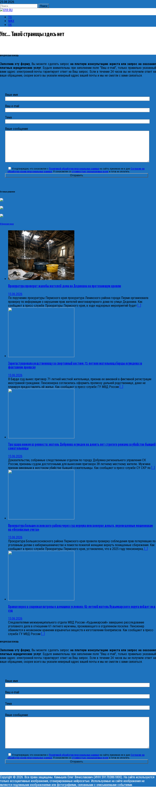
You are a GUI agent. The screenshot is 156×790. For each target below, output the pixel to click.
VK (10, 25)
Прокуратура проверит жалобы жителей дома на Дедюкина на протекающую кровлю (64, 286)
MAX (11, 21)
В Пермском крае (7, 224)
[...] (139, 305)
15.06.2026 (15, 294)
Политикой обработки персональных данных (74, 168)
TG (10, 17)
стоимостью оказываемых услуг (90, 171)
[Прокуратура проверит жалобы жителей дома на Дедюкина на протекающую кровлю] (41, 279)
